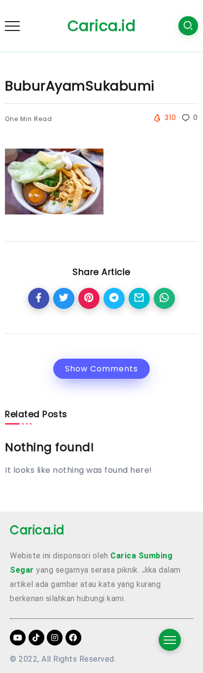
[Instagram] (55, 637)
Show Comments (101, 368)
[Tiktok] (36, 637)
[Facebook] (73, 637)
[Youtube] (18, 637)
